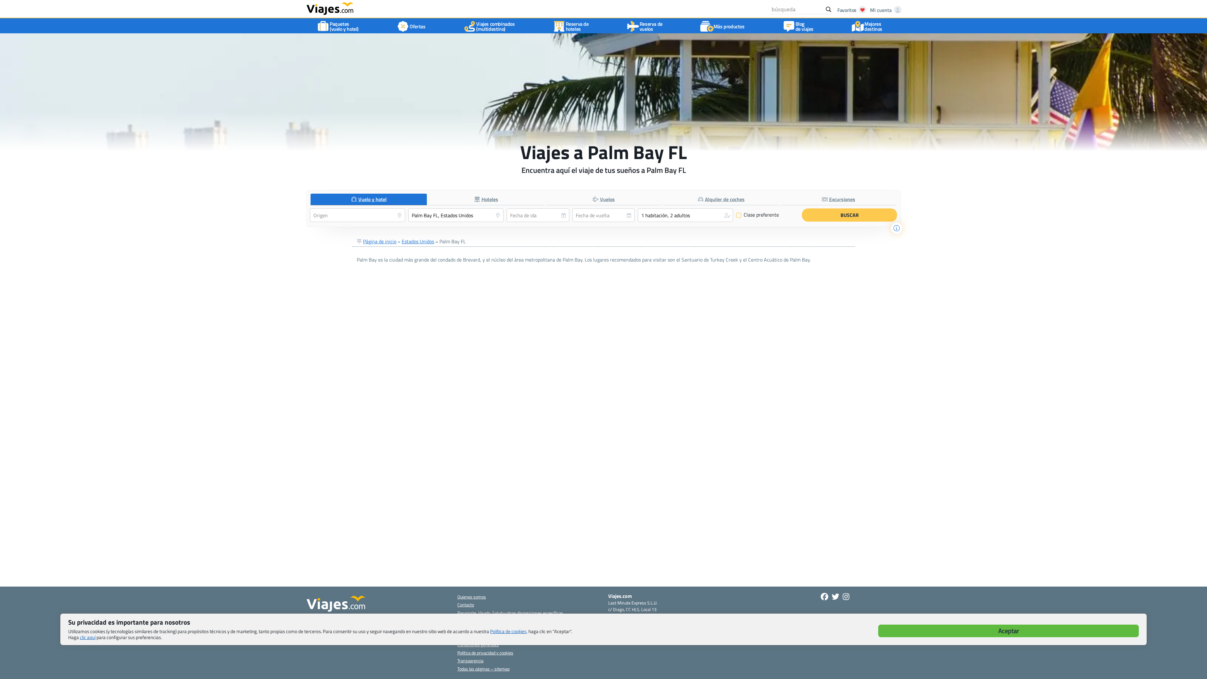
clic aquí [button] (88, 637)
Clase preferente (757, 215)
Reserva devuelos (651, 26)
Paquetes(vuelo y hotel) (344, 26)
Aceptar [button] (1008, 631)
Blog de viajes (804, 26)
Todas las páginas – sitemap (483, 668)
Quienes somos (471, 596)
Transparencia (470, 660)
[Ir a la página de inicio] (330, 8)
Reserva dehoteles (577, 26)
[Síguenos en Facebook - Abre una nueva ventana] (824, 596)
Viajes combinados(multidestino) (495, 26)
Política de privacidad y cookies (485, 652)
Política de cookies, (508, 631)
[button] (685, 215)
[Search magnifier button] (828, 9)
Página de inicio (379, 241)
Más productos (729, 26)
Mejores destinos (873, 26)
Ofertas (417, 26)
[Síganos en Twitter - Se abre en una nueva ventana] (835, 596)
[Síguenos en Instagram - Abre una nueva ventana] (846, 596)
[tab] (369, 199)
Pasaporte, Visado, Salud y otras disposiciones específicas (510, 613)
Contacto (465, 604)
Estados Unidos (418, 241)
